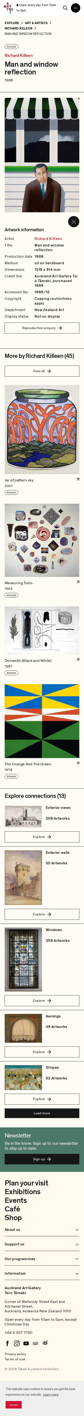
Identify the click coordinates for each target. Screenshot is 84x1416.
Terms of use (15, 1359)
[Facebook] (7, 1343)
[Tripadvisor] (35, 1343)
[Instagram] (17, 1343)
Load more (42, 1113)
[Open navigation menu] (75, 8)
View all (39, 371)
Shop (13, 1218)
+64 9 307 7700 (19, 1332)
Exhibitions (23, 1192)
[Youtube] (26, 1343)
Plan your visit (26, 1183)
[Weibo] (45, 1343)
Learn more (50, 1394)
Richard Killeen (19, 55)
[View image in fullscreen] (73, 221)
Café (12, 1209)
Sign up (39, 1159)
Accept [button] (14, 1405)
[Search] (65, 8)
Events (16, 1200)
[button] (42, 440)
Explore (39, 836)
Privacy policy (15, 1354)
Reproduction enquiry (39, 328)
